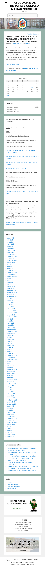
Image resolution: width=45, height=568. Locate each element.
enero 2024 (10, 288)
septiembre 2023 (12, 296)
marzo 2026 (10, 248)
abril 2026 (10, 246)
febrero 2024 (11, 286)
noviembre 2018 (12, 369)
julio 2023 (10, 299)
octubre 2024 (11, 274)
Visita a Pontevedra (12, 64)
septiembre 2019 (12, 359)
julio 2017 (10, 388)
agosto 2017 (11, 386)
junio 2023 (10, 301)
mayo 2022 (10, 323)
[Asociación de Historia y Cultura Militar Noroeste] (22, 23)
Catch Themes (30, 564)
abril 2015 (10, 430)
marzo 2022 (10, 325)
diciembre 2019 (11, 353)
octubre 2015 (11, 420)
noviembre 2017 (12, 380)
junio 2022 (10, 321)
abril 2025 (10, 266)
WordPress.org (11, 488)
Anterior (28, 34)
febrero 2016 (11, 412)
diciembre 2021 (11, 329)
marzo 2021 (10, 343)
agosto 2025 (11, 262)
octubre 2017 (11, 382)
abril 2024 (10, 282)
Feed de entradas (12, 484)
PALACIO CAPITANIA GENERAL (16, 169)
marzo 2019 (10, 365)
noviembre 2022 (12, 313)
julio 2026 (10, 240)
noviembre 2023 (12, 292)
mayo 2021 (10, 339)
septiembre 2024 (12, 276)
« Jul (7, 95)
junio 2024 (10, 280)
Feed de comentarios (13, 486)
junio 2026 (10, 242)
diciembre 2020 (11, 347)
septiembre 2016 (12, 404)
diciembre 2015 (11, 416)
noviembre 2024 (12, 272)
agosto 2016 (11, 406)
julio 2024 (10, 278)
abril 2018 (10, 376)
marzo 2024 (10, 284)
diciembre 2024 (11, 270)
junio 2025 (10, 264)
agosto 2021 (11, 335)
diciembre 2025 (11, 254)
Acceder (9, 482)
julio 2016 (10, 408)
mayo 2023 (10, 303)
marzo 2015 (10, 432)
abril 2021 (10, 341)
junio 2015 (10, 426)
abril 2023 (10, 305)
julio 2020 (10, 349)
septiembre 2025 (12, 260)
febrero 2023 (11, 309)
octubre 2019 (11, 357)
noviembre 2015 (12, 418)
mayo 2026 (10, 244)
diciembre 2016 (11, 398)
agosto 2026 (11, 238)
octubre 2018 (11, 371)
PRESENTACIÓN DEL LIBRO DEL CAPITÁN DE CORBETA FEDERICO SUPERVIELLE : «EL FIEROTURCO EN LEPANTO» (22, 458)
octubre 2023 (11, 295)
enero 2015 (10, 436)
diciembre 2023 (11, 290)
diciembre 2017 (11, 377)
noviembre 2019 (12, 355)
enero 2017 (10, 396)
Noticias (25, 68)
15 (32, 87)
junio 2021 (10, 337)
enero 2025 (10, 268)
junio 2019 (10, 363)
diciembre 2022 (11, 311)
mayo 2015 (10, 428)
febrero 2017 (11, 394)
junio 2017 (10, 390)
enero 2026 (10, 252)
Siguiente (36, 34)
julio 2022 (10, 319)
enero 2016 (10, 414)
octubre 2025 (11, 258)
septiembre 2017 (12, 384)
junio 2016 (10, 410)
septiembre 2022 (12, 317)
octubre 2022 (11, 315)
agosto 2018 (11, 373)
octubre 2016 (11, 402)
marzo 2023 (10, 307)
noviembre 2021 (12, 331)
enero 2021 (10, 345)
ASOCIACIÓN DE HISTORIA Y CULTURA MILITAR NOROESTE (24, 6)
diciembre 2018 (11, 367)
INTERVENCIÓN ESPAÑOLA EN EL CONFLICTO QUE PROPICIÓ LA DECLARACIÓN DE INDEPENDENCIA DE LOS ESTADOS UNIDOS (22, 468)
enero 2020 (10, 351)
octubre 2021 (11, 333)
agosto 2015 (11, 424)
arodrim (27, 43)
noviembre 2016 (12, 400)
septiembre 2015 (12, 422)
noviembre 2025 (12, 256)
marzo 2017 (10, 392)
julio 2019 (10, 361)
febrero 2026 (11, 250)
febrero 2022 (11, 327)
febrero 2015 (11, 434)
